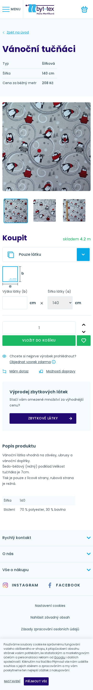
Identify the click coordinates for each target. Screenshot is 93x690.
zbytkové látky (43, 418)
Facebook (68, 585)
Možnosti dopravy (60, 371)
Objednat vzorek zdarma (30, 361)
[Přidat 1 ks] (83, 324)
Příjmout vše (36, 681)
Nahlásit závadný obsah (50, 617)
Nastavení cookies (50, 605)
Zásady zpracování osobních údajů (50, 629)
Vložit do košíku (39, 340)
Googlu (59, 657)
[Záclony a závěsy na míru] (43, 9)
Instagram (25, 585)
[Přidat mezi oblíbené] (84, 340)
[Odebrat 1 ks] (83, 331)
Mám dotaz (19, 371)
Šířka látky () (59, 291)
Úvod (18, 32)
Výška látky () (14, 291)
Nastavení (12, 681)
